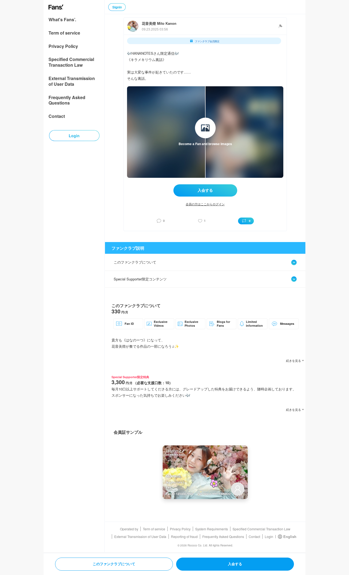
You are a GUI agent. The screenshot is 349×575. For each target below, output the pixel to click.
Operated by (129, 529)
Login (269, 536)
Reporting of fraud (184, 536)
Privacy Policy (63, 46)
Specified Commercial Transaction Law (71, 62)
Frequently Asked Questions (67, 100)
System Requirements (211, 529)
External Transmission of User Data (72, 81)
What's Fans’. (62, 20)
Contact (57, 116)
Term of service (64, 33)
